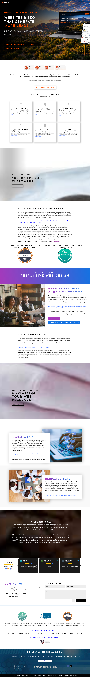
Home (40, 2)
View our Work (13, 48)
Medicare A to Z (75, 633)
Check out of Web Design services (64, 322)
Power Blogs (45, 129)
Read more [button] (28, 570)
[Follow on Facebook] (68, 666)
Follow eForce (45, 660)
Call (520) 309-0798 (45, 87)
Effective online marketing (44, 352)
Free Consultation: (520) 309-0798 (22, 44)
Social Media (69, 108)
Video (69, 129)
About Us (84, 2)
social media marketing (28, 440)
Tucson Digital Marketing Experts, (64, 675)
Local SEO (45, 108)
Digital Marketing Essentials (53, 2)
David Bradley (60, 633)
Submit (81, 600)
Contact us (18, 404)
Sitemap (75, 675)
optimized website (55, 241)
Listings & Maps (21, 129)
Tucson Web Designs (60, 311)
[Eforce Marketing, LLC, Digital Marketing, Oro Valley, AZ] (45, 616)
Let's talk (17, 185)
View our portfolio (45, 280)
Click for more (14, 114)
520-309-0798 (13, 596)
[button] (80, 565)
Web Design (21, 108)
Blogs (67, 2)
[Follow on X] (71, 666)
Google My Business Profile (45, 630)
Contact (75, 2)
